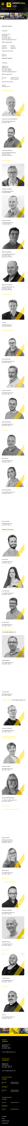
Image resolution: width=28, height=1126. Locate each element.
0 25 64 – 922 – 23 (7, 801)
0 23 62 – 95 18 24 (7, 945)
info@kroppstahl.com (10, 1052)
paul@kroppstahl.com (7, 324)
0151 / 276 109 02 (8, 155)
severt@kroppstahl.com (7, 460)
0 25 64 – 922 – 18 (7, 594)
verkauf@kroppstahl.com (11, 39)
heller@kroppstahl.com (7, 523)
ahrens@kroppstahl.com (7, 768)
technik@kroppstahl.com (19, 700)
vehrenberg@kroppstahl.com (8, 254)
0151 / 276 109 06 (8, 256)
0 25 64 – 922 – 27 (7, 769)
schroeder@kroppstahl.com (8, 730)
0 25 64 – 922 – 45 (7, 394)
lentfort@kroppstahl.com (7, 392)
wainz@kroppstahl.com (7, 561)
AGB (3, 1118)
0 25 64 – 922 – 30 (7, 913)
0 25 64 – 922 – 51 (7, 874)
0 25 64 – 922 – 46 (7, 425)
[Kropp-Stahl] (16, 5)
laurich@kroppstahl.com (7, 872)
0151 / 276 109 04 (7, 192)
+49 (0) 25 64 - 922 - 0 (12, 9)
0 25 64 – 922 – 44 (7, 288)
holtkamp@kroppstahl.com (8, 361)
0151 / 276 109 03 (7, 224)
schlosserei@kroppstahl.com (8, 1016)
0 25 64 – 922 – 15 (7, 625)
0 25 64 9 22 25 (7, 154)
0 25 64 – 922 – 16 (7, 563)
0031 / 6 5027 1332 (7, 326)
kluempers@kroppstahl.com (8, 912)
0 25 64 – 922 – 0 (7, 122)
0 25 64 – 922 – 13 (7, 362)
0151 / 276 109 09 (8, 289)
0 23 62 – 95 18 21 (7, 663)
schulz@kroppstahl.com (7, 944)
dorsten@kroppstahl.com (11, 71)
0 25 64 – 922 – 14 (7, 255)
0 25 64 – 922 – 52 (7, 842)
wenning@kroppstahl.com (8, 593)
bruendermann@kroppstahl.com (9, 800)
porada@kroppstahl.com (7, 841)
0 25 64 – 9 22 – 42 (8, 731)
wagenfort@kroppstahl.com (8, 287)
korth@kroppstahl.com (7, 624)
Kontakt (4, 1116)
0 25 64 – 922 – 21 (7, 524)
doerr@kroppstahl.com (7, 694)
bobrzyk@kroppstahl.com (8, 980)
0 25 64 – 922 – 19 (7, 493)
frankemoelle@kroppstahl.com (9, 121)
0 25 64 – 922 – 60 (7, 1018)
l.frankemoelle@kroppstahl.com (9, 152)
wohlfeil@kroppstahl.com (7, 222)
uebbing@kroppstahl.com (8, 662)
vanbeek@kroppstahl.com (8, 191)
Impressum (5, 1123)
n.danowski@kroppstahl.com (8, 492)
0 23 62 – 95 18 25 (7, 695)
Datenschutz (5, 1121)
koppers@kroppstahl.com (8, 424)
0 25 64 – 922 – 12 (7, 462)
